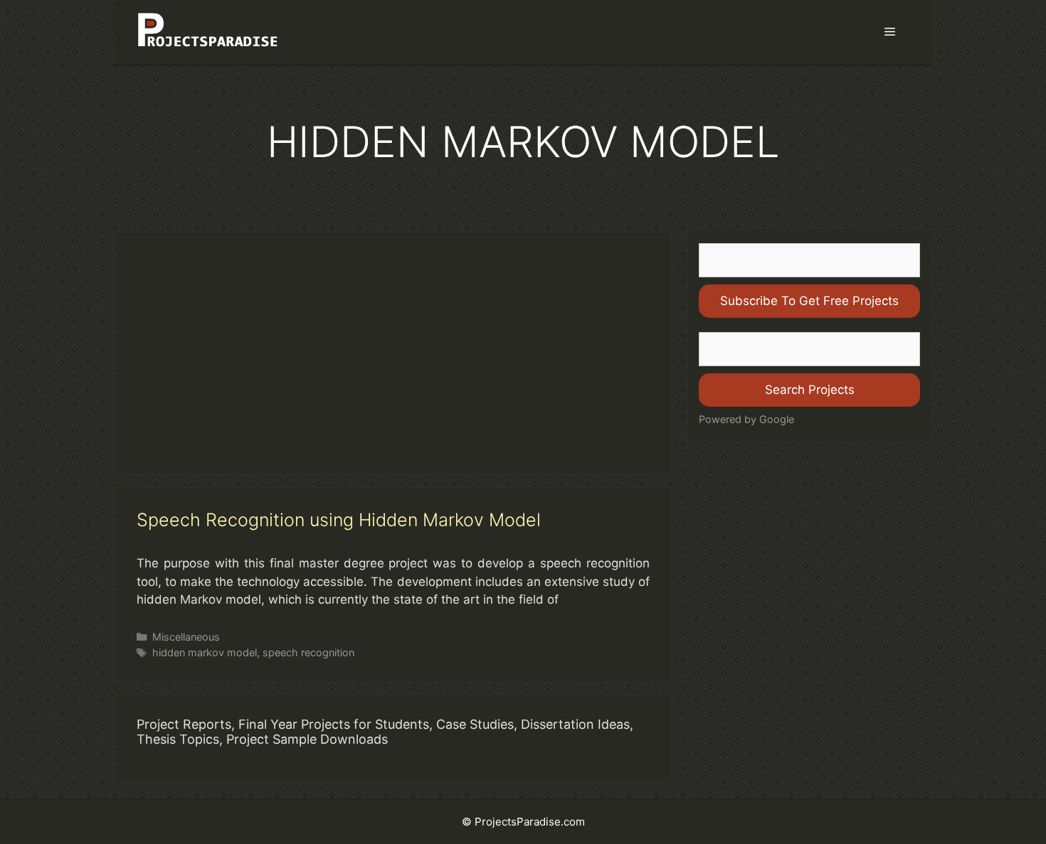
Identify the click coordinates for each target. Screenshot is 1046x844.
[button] (890, 32)
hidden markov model (204, 652)
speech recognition (308, 652)
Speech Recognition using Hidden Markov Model (339, 519)
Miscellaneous (186, 637)
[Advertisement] (393, 353)
